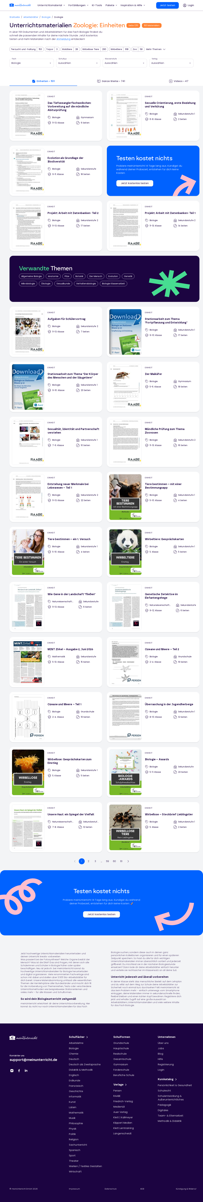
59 (107, 861)
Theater (74, 1161)
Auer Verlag (120, 1112)
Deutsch (74, 1059)
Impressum (74, 1189)
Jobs (161, 1048)
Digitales (163, 1110)
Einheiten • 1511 (46, 81)
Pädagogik (164, 1105)
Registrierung (166, 1064)
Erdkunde (74, 1080)
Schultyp (63, 59)
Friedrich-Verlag (123, 1101)
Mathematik (76, 1112)
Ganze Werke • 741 (113, 81)
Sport (72, 1155)
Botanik (79, 276)
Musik (72, 1118)
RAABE (117, 1096)
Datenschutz (111, 1189)
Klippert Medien (122, 1122)
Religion (73, 1139)
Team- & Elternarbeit (170, 1115)
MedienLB (119, 1106)
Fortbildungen (77, 5)
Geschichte (76, 1091)
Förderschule (121, 1070)
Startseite (15, 17)
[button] (97, 5)
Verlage (118, 1084)
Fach (14, 59)
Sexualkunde (63, 283)
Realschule (120, 1053)
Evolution (113, 276)
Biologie (46, 17)
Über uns (163, 1043)
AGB (142, 1189)
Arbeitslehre (76, 1043)
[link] (20, 5)
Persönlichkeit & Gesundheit (175, 1085)
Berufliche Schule (123, 1075)
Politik (72, 1134)
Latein (72, 1107)
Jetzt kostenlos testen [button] (135, 183)
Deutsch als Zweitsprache (85, 1064)
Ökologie (45, 283)
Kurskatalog (166, 1079)
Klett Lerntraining (123, 1128)
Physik (72, 1128)
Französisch (76, 1086)
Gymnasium (120, 1064)
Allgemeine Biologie (31, 276)
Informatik (75, 1096)
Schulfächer (77, 1037)
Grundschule (121, 1043)
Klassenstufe (111, 59)
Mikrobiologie (28, 283)
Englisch (74, 1075)
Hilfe (160, 1059)
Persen (117, 1090)
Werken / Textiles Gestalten (85, 1166)
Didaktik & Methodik (81, 1070)
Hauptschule (121, 1048)
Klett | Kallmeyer (123, 1117)
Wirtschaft (75, 1171)
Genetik (128, 276)
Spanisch (74, 1150)
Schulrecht (164, 1090)
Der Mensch (95, 276)
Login (161, 1070)
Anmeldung (63, 39)
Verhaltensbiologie (86, 283)
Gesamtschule (122, 1059)
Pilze (67, 276)
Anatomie (53, 276)
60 (114, 861)
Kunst (72, 1102)
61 (121, 861)
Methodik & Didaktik (170, 1121)
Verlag (155, 59)
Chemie (73, 1053)
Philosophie (76, 1123)
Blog (160, 1053)
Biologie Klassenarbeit (113, 283)
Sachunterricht (78, 1145)
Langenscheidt (122, 1133)
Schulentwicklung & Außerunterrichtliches (171, 1097)
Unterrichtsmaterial (49, 5)
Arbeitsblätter (30, 17)
